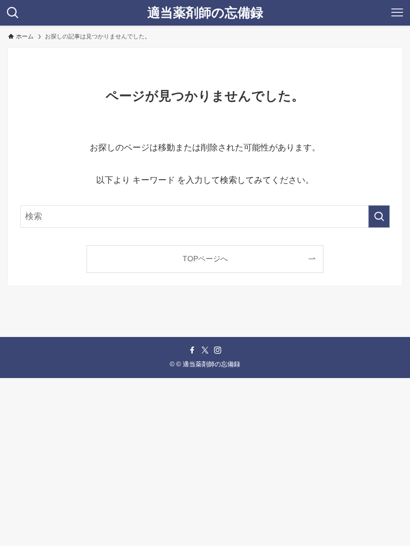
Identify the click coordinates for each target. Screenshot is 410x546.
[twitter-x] (205, 350)
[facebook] (192, 350)
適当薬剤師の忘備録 (205, 12)
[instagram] (218, 350)
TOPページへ (205, 258)
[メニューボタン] (397, 13)
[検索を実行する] (379, 216)
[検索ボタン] (13, 13)
